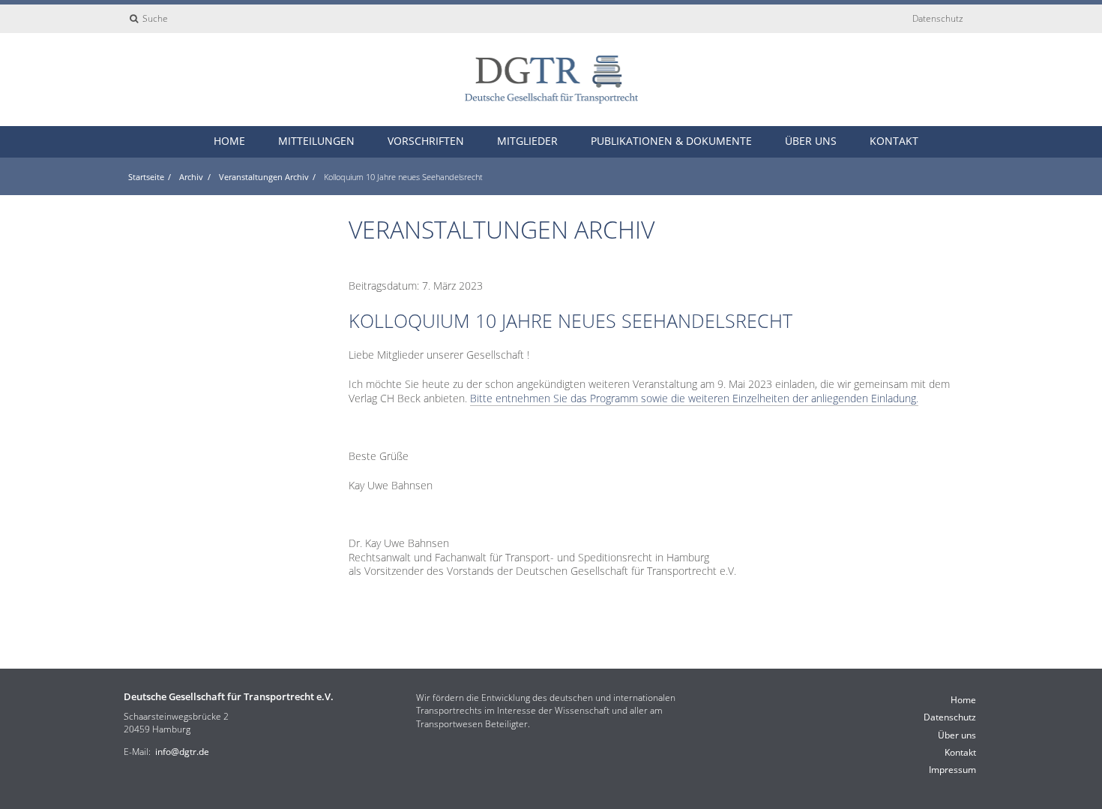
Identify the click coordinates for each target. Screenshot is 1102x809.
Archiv (191, 176)
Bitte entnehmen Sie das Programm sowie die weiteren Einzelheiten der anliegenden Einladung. (694, 398)
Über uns (811, 141)
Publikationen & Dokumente (671, 141)
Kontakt (894, 141)
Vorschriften (426, 141)
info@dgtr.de (182, 751)
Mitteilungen (316, 141)
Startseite (146, 176)
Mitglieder (527, 141)
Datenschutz (937, 18)
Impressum (952, 769)
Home (229, 141)
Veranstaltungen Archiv (264, 176)
